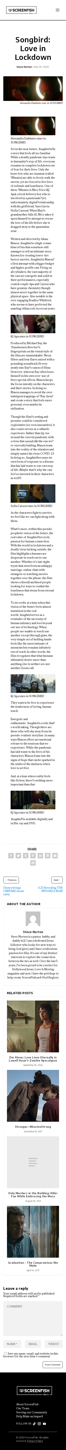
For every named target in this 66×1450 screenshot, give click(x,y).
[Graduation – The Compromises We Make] (33, 1232)
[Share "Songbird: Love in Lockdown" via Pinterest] (33, 855)
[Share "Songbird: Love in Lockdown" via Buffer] (47, 855)
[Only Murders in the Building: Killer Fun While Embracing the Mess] (33, 1162)
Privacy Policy (35, 1440)
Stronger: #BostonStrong (33, 1126)
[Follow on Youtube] (44, 1424)
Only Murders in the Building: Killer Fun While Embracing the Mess (33, 1195)
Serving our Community (31, 1412)
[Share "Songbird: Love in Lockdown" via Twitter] (18, 855)
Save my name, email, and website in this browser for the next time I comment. (30, 1355)
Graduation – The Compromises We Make (33, 1264)
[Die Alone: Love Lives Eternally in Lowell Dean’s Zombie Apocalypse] (33, 1026)
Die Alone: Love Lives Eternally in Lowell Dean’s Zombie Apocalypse (33, 1059)
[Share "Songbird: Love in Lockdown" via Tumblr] (25, 855)
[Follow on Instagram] (39, 1424)
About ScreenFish (27, 1404)
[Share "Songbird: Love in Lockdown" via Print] (33, 863)
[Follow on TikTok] (34, 1424)
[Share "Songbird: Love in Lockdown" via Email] (55, 855)
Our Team (22, 1408)
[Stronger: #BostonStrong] (33, 1096)
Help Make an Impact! (29, 1416)
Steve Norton (24, 66)
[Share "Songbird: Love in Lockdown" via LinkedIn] (40, 855)
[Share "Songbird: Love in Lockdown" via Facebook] (11, 855)
